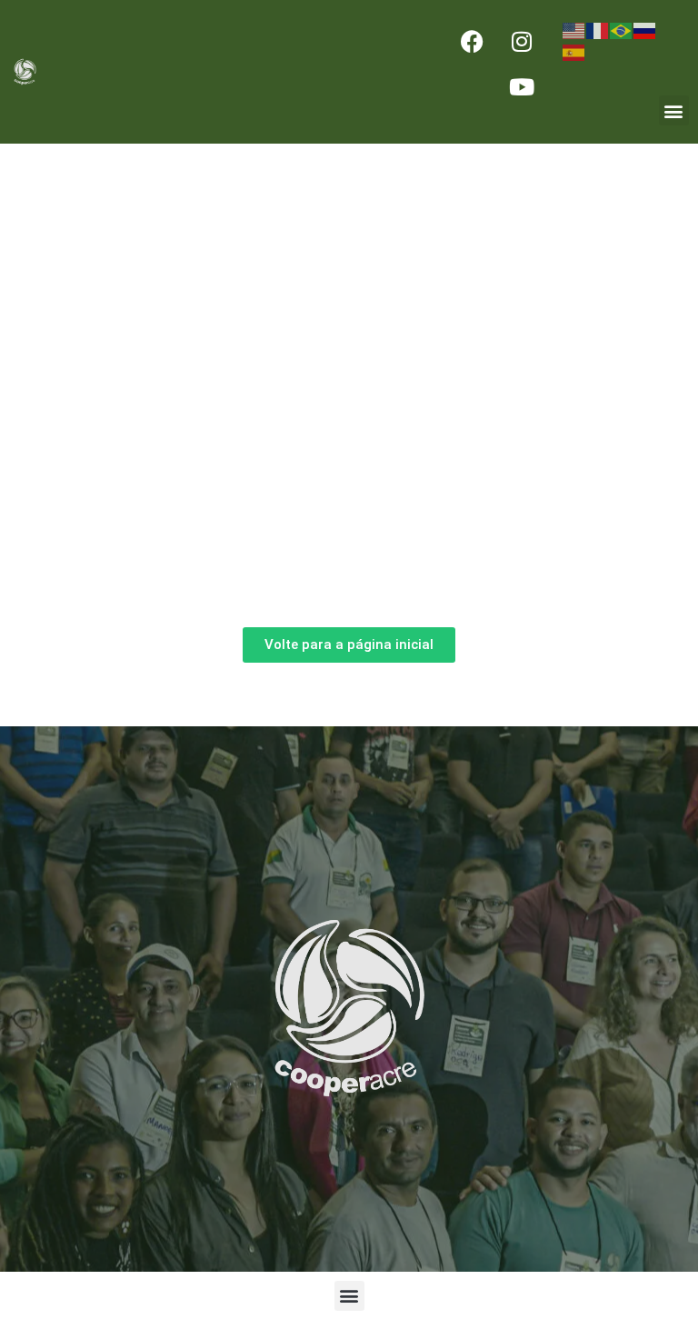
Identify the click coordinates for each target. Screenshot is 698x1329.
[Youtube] (521, 86)
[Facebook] (471, 41)
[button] (674, 110)
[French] (598, 29)
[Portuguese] (621, 29)
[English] (574, 29)
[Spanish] (574, 51)
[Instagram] (521, 41)
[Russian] (645, 29)
